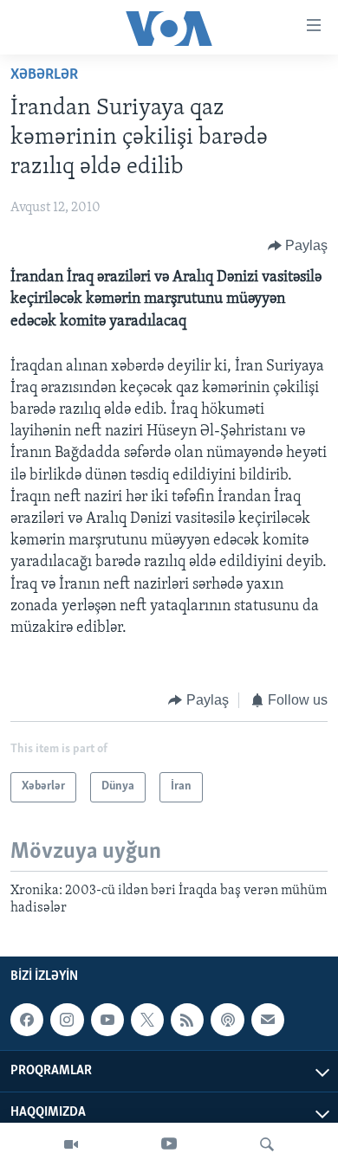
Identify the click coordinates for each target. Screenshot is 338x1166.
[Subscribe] (267, 1019)
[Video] (71, 1144)
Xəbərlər (44, 75)
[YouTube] (169, 1144)
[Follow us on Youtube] (107, 1019)
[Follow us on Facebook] (26, 1019)
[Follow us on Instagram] (66, 1019)
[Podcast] (227, 1019)
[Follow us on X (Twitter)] (147, 1019)
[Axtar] (267, 1144)
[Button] (298, 246)
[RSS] (187, 1019)
